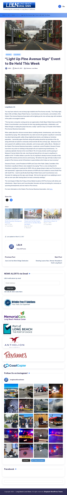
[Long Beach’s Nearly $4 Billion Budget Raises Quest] (41, 421)
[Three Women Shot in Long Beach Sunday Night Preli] (26, 406)
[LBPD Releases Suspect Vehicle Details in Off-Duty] (41, 451)
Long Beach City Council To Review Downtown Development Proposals (13, 221)
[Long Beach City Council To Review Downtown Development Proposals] (14, 213)
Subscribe (10, 288)
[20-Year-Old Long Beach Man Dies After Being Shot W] (26, 391)
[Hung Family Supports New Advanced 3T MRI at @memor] (11, 406)
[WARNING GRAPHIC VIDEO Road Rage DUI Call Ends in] (41, 436)
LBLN (19, 245)
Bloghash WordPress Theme (53, 491)
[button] (21, 249)
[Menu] (64, 6)
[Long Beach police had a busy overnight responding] (11, 436)
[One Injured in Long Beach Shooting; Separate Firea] (26, 451)
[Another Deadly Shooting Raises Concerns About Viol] (26, 421)
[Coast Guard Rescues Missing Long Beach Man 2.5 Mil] (41, 391)
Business (8, 54)
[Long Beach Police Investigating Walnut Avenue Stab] (26, 436)
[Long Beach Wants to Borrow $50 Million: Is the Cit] (41, 406)
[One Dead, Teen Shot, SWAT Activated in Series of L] (56, 436)
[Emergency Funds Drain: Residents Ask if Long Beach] (11, 451)
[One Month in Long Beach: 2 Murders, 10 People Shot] (11, 421)
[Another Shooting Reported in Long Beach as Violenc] (56, 451)
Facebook (9, 469)
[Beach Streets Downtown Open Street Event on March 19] (52, 213)
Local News (17, 54)
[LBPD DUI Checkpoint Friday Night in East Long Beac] (56, 391)
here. (51, 189)
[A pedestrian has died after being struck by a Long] (56, 421)
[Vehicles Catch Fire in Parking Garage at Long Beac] (56, 406)
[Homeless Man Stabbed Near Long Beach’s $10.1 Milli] (11, 391)
